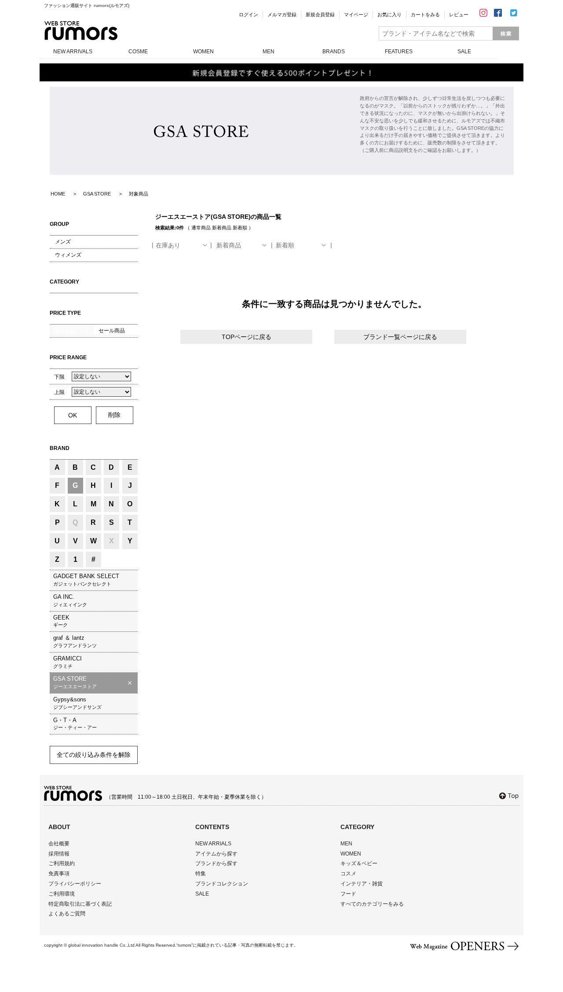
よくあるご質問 (66, 914)
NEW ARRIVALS (72, 51)
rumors (81, 31)
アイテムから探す (216, 854)
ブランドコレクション (221, 884)
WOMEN (203, 51)
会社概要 (58, 844)
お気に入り (389, 14)
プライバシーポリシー (74, 884)
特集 (200, 873)
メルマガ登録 (281, 14)
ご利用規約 (61, 863)
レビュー (458, 14)
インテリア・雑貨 (361, 884)
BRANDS (333, 51)
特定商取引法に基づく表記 (80, 904)
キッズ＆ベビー (358, 863)
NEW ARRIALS (213, 844)
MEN (268, 51)
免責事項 (58, 873)
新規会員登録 (320, 14)
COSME (138, 51)
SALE (464, 51)
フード (348, 894)
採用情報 (58, 854)
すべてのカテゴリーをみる (372, 904)
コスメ (348, 873)
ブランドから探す (216, 863)
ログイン (248, 14)
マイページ (356, 14)
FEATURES (399, 51)
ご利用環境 (61, 894)
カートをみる (425, 14)
